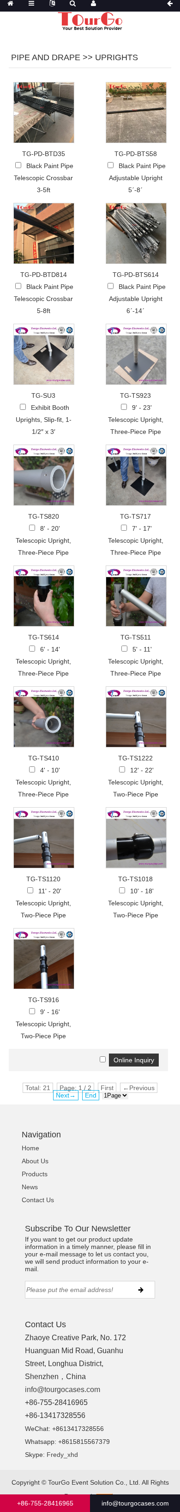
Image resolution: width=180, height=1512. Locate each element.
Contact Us (38, 1200)
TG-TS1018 (135, 879)
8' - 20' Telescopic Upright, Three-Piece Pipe (43, 540)
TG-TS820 (43, 516)
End (90, 1095)
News (30, 1187)
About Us (35, 1161)
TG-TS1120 (43, 879)
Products (35, 1174)
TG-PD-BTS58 (135, 153)
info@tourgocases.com (62, 1389)
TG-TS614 (43, 637)
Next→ (66, 1095)
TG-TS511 (135, 637)
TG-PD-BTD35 (43, 153)
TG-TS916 (43, 1000)
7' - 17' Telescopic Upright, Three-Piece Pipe (135, 540)
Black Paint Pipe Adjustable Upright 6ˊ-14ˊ (137, 298)
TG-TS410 (43, 758)
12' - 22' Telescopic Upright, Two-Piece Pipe (135, 782)
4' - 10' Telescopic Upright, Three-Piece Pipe (43, 782)
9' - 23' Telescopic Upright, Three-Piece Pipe (135, 419)
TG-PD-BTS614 (136, 274)
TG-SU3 (43, 395)
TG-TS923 (135, 395)
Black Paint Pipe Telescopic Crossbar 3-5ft (43, 178)
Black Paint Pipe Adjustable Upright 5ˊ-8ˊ (137, 178)
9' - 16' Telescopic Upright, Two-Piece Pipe (43, 1024)
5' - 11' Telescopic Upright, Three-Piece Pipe (135, 661)
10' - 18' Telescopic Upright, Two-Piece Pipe (135, 903)
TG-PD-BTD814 (43, 274)
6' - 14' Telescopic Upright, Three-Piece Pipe (43, 661)
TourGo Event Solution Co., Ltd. (94, 1482)
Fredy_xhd (62, 1454)
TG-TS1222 (135, 758)
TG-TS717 (135, 516)
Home (30, 1148)
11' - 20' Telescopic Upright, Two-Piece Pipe (43, 903)
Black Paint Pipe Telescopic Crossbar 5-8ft (43, 298)
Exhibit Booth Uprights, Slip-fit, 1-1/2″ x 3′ (44, 419)
